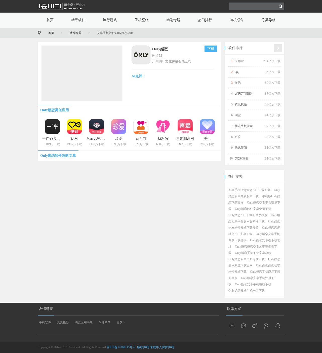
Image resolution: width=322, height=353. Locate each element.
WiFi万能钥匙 (244, 93)
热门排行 (205, 20)
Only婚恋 (160, 49)
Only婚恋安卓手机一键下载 (246, 290)
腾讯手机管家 (244, 126)
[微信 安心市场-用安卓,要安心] (244, 326)
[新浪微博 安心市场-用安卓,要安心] (255, 326)
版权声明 (143, 347)
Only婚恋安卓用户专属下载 (246, 259)
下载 (210, 49)
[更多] (278, 48)
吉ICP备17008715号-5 (121, 347)
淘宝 (238, 115)
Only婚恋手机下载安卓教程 (253, 253)
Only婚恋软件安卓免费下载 (253, 209)
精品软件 (78, 20)
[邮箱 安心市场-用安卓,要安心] (232, 326)
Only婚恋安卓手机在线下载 (253, 284)
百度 (238, 137)
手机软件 (45, 322)
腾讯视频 (241, 104)
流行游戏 (110, 20)
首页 (50, 20)
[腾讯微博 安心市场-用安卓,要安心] (266, 326)
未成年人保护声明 (162, 347)
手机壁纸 (142, 20)
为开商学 (105, 322)
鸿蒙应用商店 (84, 322)
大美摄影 (63, 322)
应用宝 (239, 61)
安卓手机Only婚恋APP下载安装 (249, 190)
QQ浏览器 (241, 158)
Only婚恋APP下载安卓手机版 (247, 215)
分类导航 (268, 20)
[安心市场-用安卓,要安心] (62, 11)
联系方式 (234, 309)
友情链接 (46, 309)
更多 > (120, 322)
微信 (238, 83)
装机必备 (237, 20)
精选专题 (173, 20)
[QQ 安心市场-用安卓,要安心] (277, 326)
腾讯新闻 (241, 147)
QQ (237, 72)
